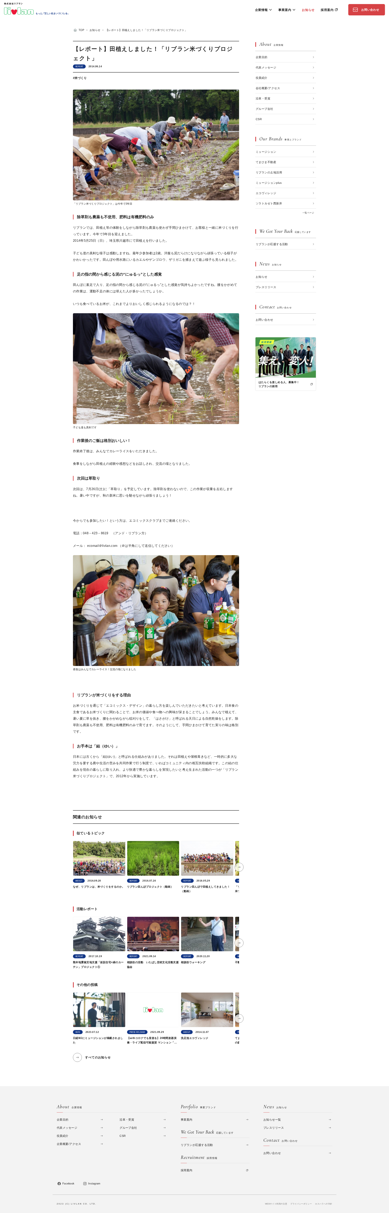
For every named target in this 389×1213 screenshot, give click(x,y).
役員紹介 (261, 77)
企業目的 (261, 57)
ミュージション (266, 151)
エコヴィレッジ (266, 193)
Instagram (94, 1183)
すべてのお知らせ (98, 1057)
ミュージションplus (269, 182)
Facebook (68, 1183)
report (79, 66)
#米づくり (80, 78)
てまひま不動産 (266, 162)
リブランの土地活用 (269, 172)
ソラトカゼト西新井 (269, 203)
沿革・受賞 (263, 98)
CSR (259, 119)
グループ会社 (264, 108)
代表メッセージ (266, 67)
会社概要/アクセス (268, 88)
